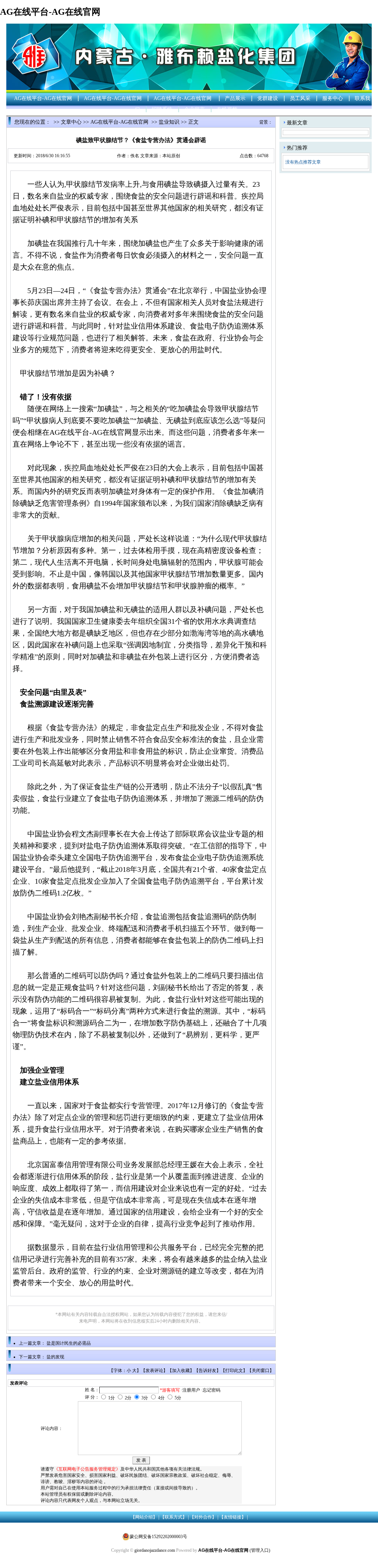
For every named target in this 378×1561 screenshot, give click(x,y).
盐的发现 (55, 1356)
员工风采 (300, 98)
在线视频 (227, 109)
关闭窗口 (260, 1370)
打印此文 (234, 1370)
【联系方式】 (173, 1517)
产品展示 (235, 98)
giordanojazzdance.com (154, 1550)
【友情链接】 (232, 1517)
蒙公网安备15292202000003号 (158, 1536)
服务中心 (332, 98)
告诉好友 (207, 1370)
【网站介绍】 (144, 1517)
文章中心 (71, 122)
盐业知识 (169, 122)
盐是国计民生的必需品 (69, 1343)
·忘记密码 (210, 1390)
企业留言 (194, 109)
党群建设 (267, 98)
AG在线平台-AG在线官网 (50, 12)
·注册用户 (190, 1390)
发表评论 (154, 1370)
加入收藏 (181, 1370)
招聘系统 (162, 109)
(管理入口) (260, 1550)
